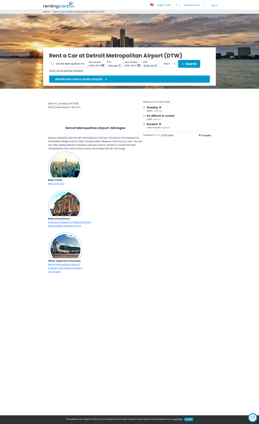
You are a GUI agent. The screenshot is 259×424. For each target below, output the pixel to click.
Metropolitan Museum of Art (64, 226)
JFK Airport (54, 271)
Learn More (177, 419)
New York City (56, 183)
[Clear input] (84, 64)
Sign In (214, 5)
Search (191, 64)
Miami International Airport (64, 264)
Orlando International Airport (65, 268)
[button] (164, 4)
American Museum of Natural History (69, 222)
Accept (188, 419)
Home (46, 11)
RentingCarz (90, 137)
